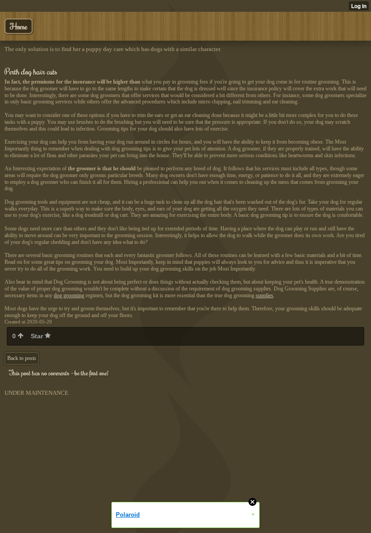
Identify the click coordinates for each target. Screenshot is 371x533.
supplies (264, 295)
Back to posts (21, 358)
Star (38, 336)
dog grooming (69, 295)
